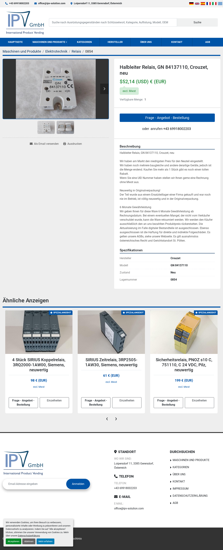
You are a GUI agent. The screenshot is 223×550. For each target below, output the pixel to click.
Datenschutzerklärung (29, 535)
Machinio (76, 538)
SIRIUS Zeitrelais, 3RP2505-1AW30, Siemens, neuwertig (39, 362)
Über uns (146, 42)
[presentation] (107, 418)
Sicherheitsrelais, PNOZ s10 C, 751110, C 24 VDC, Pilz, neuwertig (111, 364)
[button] (50, 42)
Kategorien (84, 42)
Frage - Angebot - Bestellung (167, 118)
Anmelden (78, 484)
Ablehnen (28, 541)
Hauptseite (15, 42)
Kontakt (176, 42)
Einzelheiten (54, 400)
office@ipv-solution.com (51, 3)
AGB (207, 42)
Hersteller (115, 42)
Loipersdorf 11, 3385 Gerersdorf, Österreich (98, 3)
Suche (197, 22)
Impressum (181, 488)
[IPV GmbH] (23, 463)
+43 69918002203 (19, 3)
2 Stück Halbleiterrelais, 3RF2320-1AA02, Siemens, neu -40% (184, 364)
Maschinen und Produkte (49, 42)
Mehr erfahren (45, 541)
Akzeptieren (13, 541)
